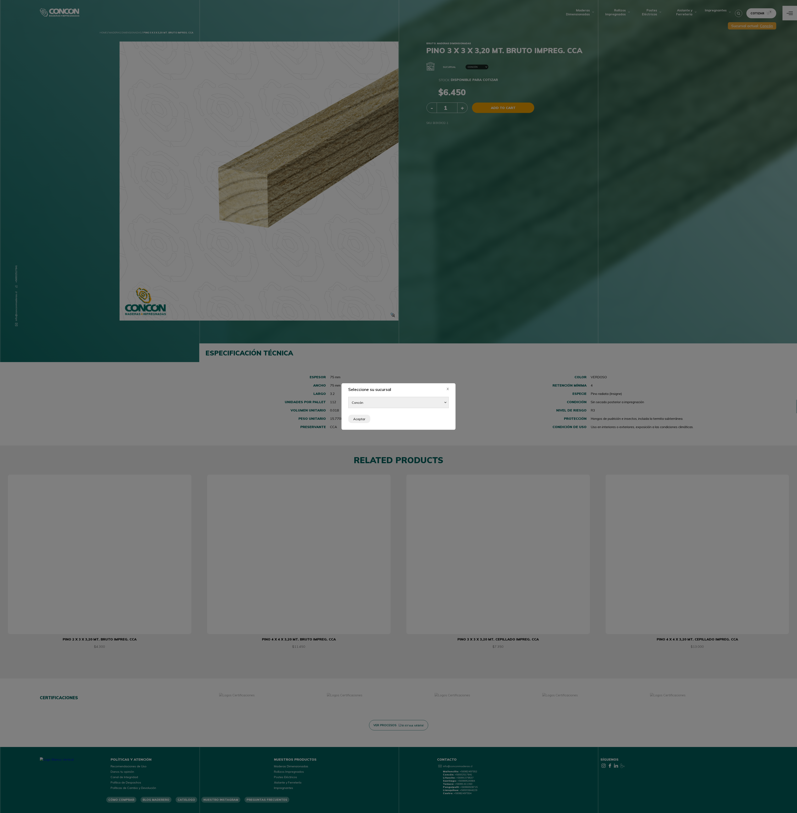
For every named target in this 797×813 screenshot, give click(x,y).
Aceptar (359, 419)
